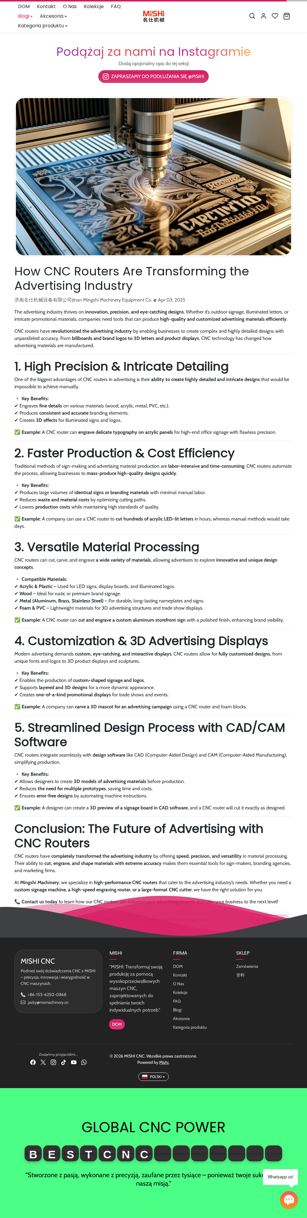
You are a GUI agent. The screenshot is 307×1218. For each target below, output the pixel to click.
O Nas (70, 6)
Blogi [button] (23, 16)
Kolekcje (94, 6)
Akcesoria (181, 1018)
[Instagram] (53, 1062)
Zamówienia (247, 966)
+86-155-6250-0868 (47, 994)
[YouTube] (74, 1062)
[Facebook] (33, 1062)
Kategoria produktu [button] (41, 25)
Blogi (177, 1009)
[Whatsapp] (84, 1062)
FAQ (116, 6)
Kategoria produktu (190, 1027)
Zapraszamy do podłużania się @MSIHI (157, 76)
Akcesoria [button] (51, 16)
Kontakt (46, 6)
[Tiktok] (63, 1062)
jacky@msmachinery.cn (48, 1002)
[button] (252, 15)
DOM (24, 6)
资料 (240, 975)
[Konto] (263, 15)
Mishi (163, 1062)
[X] (43, 1062)
